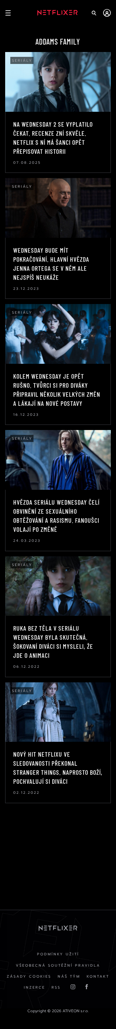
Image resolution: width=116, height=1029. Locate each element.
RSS (56, 987)
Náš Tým (69, 976)
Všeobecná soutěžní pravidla (58, 965)
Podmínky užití (58, 954)
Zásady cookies (29, 976)
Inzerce (34, 987)
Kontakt (98, 976)
